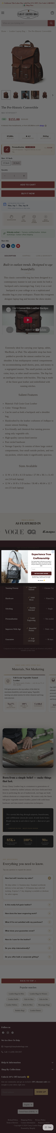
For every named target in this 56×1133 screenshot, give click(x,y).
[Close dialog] (53, 552)
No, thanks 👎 (41, 580)
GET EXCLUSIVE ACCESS (41, 573)
